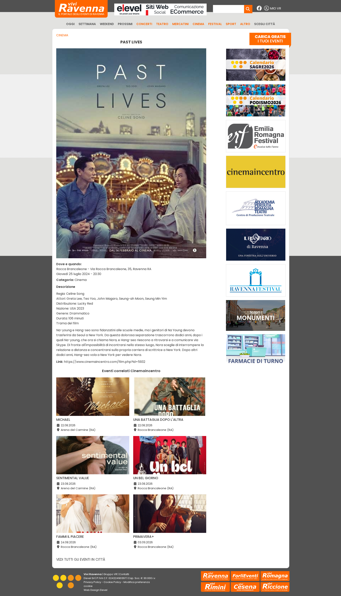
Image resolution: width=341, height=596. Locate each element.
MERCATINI (180, 24)
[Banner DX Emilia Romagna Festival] (256, 153)
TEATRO (162, 24)
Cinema (62, 35)
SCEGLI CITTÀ (264, 24)
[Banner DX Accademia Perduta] (256, 226)
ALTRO (245, 24)
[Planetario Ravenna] (256, 261)
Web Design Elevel (95, 590)
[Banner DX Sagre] (256, 82)
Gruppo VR (110, 574)
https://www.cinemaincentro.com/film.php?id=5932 (104, 361)
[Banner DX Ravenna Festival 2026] (256, 297)
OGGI (70, 24)
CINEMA (198, 24)
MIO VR (275, 8)
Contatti (124, 574)
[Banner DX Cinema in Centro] (256, 189)
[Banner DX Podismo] (256, 117)
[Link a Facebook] (260, 8)
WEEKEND (107, 24)
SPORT (231, 24)
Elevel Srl (89, 578)
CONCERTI (144, 24)
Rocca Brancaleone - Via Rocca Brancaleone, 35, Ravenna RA (103, 269)
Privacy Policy (92, 582)
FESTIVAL (215, 24)
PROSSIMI (125, 24)
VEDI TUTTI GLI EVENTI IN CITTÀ (80, 559)
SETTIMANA (87, 24)
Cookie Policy (112, 582)
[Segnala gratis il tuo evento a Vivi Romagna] (270, 41)
